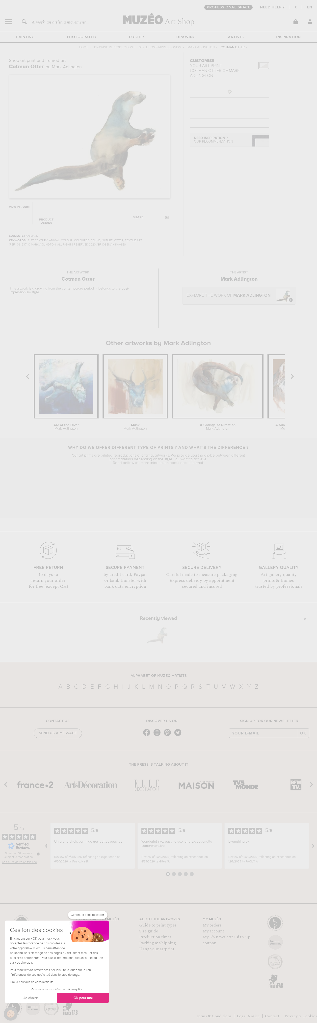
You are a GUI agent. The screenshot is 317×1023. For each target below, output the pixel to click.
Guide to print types (157, 925)
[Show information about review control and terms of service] (38, 854)
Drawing (186, 37)
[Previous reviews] (46, 845)
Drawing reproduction (113, 47)
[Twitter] (179, 735)
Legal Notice (248, 1016)
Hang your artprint (156, 949)
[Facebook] (148, 735)
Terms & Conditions (214, 1016)
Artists (236, 37)
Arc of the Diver (66, 426)
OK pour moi (83, 998)
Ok (303, 733)
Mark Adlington (201, 47)
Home (83, 47)
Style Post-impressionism (160, 47)
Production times (155, 937)
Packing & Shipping (157, 943)
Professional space (228, 7)
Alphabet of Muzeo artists (159, 675)
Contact (272, 1016)
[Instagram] (158, 735)
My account (213, 931)
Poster (136, 37)
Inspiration (288, 37)
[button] (11, 1014)
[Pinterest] (168, 735)
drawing (41, 288)
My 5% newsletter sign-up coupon (226, 940)
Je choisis (31, 998)
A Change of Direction (218, 426)
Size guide (148, 931)
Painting (25, 37)
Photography (82, 37)
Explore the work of (228, 295)
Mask (135, 426)
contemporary (72, 288)
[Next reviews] (313, 845)
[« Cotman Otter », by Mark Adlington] (157, 635)
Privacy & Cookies (301, 1016)
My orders (212, 925)
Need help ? (272, 7)
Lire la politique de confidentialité (31, 982)
